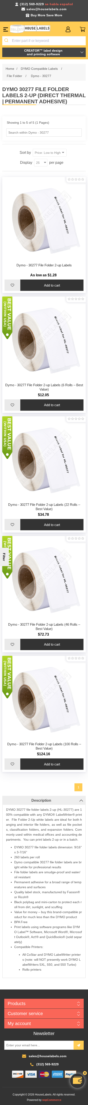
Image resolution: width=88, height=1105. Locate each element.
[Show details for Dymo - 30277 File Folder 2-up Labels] (44, 219)
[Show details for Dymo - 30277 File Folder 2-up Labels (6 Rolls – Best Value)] (44, 339)
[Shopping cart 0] (82, 29)
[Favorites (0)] (75, 29)
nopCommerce (51, 1100)
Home (10, 68)
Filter (4, 557)
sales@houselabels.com (46, 9)
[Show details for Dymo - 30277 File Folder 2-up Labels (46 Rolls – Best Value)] (44, 578)
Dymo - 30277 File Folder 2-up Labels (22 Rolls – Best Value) (44, 507)
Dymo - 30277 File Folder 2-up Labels (44, 265)
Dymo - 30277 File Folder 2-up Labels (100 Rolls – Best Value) (44, 746)
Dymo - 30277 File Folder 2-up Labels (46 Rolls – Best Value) (44, 626)
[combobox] (44, 40)
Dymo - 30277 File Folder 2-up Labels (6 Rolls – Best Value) (44, 387)
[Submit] (7, 41)
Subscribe (79, 1045)
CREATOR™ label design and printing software (43, 52)
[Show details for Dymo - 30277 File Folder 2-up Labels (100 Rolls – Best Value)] (44, 698)
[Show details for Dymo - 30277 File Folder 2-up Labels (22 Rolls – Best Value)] (44, 458)
